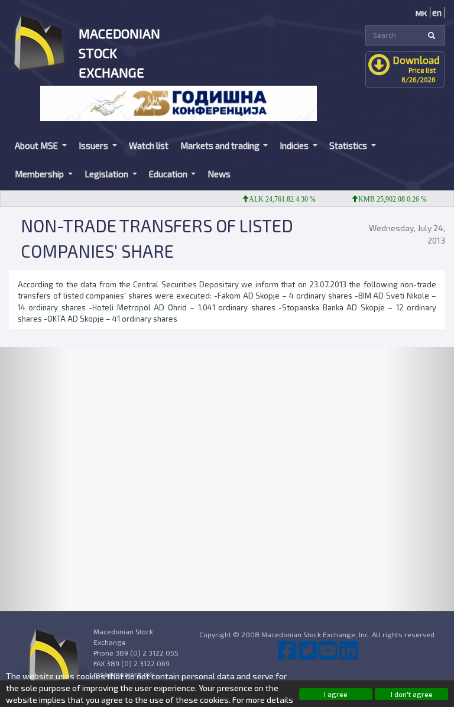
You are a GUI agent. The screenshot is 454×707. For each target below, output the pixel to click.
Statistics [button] (349, 145)
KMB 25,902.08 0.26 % (385, 199)
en (437, 12)
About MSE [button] (37, 145)
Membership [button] (40, 173)
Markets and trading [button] (220, 145)
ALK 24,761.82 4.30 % (275, 199)
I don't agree (412, 694)
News (219, 173)
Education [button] (169, 173)
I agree (336, 694)
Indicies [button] (295, 145)
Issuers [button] (94, 145)
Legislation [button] (107, 173)
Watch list (148, 145)
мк (421, 12)
